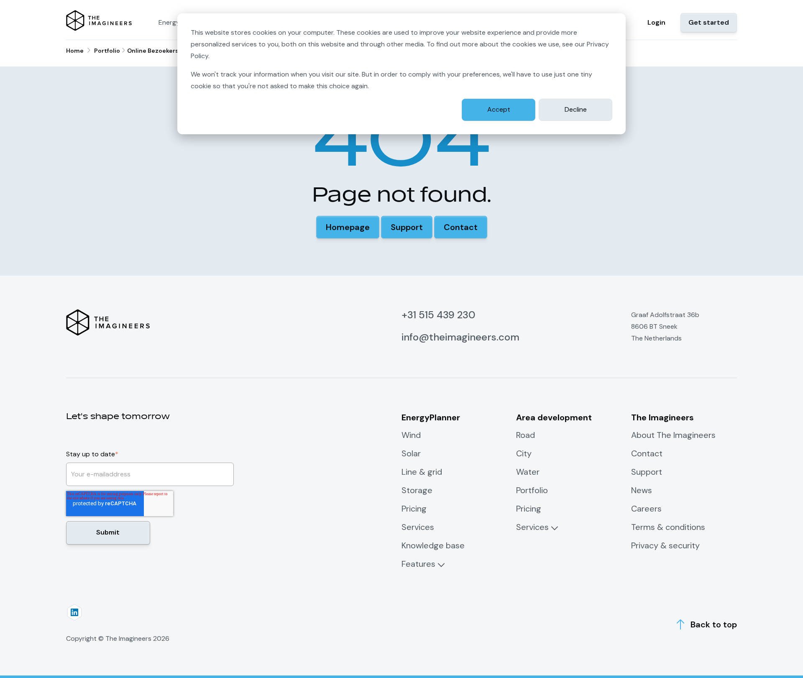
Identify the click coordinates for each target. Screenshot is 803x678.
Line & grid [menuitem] (422, 471)
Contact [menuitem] (646, 453)
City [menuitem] (524, 453)
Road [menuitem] (525, 435)
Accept (498, 109)
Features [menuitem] (418, 563)
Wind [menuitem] (411, 435)
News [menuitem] (641, 490)
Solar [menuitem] (411, 453)
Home (75, 50)
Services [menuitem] (418, 527)
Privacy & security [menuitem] (665, 545)
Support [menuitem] (646, 471)
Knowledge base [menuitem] (433, 545)
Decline (576, 109)
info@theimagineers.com (460, 336)
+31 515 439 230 (439, 314)
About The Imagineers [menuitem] (673, 435)
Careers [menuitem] (646, 508)
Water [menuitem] (528, 471)
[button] (347, 227)
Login (656, 22)
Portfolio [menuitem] (532, 490)
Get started (708, 22)
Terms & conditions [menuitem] (668, 527)
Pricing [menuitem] (414, 508)
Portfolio (107, 50)
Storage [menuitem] (417, 490)
